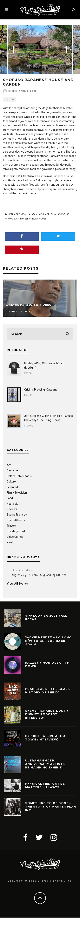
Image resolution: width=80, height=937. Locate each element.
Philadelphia (48, 214)
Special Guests (16, 520)
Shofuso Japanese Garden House (26, 218)
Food (10, 498)
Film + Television (17, 492)
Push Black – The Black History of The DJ (47, 690)
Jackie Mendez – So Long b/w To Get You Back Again (48, 641)
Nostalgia (12, 503)
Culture (9, 100)
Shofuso (64, 214)
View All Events (17, 583)
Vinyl (10, 542)
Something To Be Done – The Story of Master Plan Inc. (50, 806)
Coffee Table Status (19, 476)
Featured (12, 487)
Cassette (12, 470)
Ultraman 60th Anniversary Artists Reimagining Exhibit (45, 764)
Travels (11, 525)
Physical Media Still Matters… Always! (45, 785)
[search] (67, 334)
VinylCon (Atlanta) (22, 570)
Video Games (15, 536)
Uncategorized (16, 531)
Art (9, 465)
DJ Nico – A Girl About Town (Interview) (46, 737)
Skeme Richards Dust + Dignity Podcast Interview (47, 714)
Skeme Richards (17, 514)
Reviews (12, 509)
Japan (33, 214)
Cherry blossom (16, 214)
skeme (12, 91)
